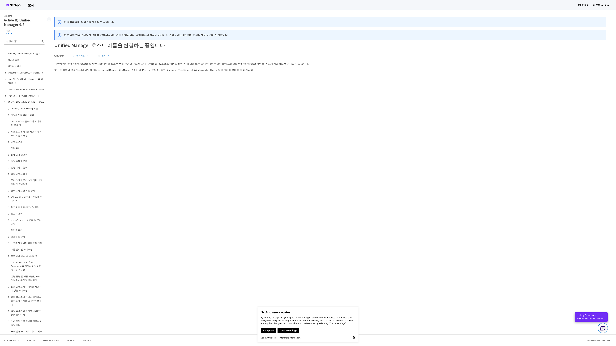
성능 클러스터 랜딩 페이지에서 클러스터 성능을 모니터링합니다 (26, 300)
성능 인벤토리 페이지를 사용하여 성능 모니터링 (26, 288)
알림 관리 (15, 148)
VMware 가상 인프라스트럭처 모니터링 (26, 198)
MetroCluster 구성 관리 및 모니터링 (26, 222)
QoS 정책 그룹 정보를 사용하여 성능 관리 (26, 323)
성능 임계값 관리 (19, 161)
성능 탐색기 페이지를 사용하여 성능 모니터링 (26, 312)
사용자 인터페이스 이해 (22, 115)
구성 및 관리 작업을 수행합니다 (23, 95)
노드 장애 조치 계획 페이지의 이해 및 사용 (27, 333)
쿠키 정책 (71, 340)
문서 (31, 5)
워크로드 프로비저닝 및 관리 (25, 207)
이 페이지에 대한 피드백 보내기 (599, 340)
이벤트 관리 (17, 141)
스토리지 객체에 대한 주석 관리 (26, 243)
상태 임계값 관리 (19, 154)
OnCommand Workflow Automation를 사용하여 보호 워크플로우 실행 (26, 266)
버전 (8, 31)
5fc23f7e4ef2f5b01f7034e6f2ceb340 (25, 72)
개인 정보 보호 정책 (51, 340)
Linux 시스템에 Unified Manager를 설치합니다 (25, 81)
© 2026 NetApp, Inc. (12, 340)
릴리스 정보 (13, 59)
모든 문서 (8, 15)
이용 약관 (31, 340)
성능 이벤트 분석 (19, 167)
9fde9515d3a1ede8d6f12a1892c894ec (26, 102)
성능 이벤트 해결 (19, 173)
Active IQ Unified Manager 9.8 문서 (24, 53)
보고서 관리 (17, 213)
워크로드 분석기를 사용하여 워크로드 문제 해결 (26, 133)
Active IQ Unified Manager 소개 (26, 108)
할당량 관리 (17, 230)
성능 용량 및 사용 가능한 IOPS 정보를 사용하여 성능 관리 (25, 278)
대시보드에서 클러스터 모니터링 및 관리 (26, 123)
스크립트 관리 (18, 236)
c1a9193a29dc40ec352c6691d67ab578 (26, 89)
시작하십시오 (14, 66)
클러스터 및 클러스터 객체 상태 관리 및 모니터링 (26, 182)
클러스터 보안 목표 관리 (23, 190)
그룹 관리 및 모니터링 (22, 249)
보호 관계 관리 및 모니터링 (24, 255)
